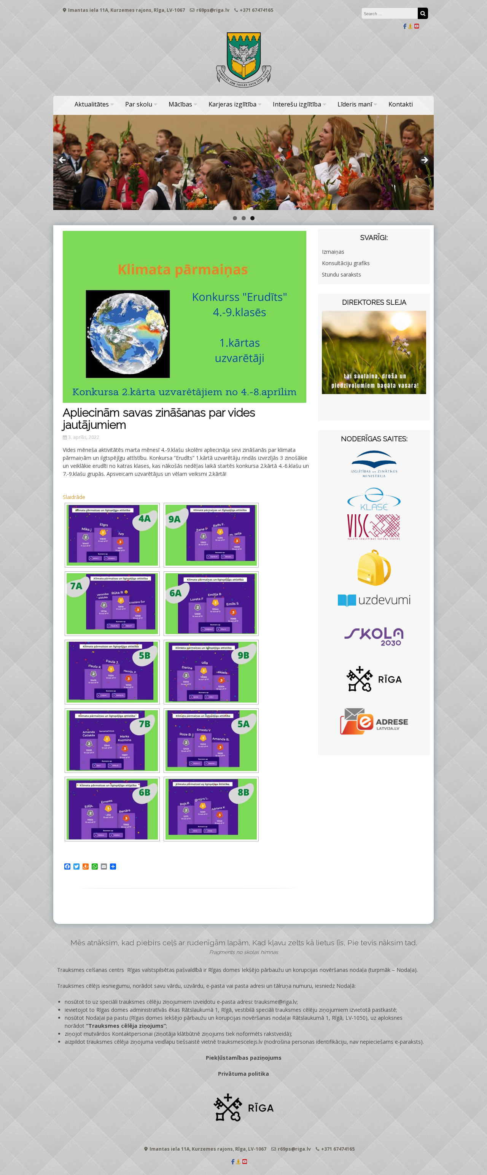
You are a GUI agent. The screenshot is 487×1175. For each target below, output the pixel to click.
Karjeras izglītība (232, 104)
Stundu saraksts (341, 274)
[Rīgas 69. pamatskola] (243, 88)
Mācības (180, 104)
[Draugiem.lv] (410, 26)
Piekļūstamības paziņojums (244, 1057)
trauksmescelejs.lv (240, 1041)
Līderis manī (354, 104)
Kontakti (400, 104)
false (62, 160)
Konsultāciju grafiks (346, 263)
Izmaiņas (333, 251)
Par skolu (138, 104)
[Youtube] (416, 26)
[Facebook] (405, 26)
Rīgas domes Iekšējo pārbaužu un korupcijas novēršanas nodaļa (287, 969)
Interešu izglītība (297, 104)
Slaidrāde (74, 497)
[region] (243, 162)
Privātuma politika (243, 1073)
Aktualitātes (92, 104)
